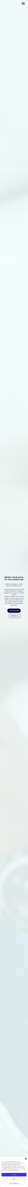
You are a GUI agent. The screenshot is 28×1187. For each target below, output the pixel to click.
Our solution (14, 611)
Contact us (14, 616)
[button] (25, 1158)
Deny (14, 1179)
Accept (14, 1174)
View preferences (14, 1183)
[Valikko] (23, 3)
